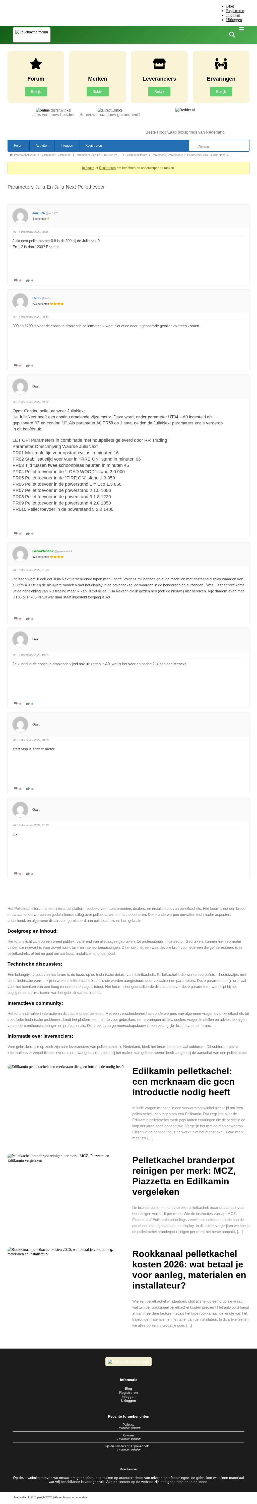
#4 (14, 570)
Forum (18, 145)
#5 (14, 654)
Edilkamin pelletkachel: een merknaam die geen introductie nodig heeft (183, 1081)
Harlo (36, 298)
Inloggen (233, 15)
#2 (14, 316)
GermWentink (42, 551)
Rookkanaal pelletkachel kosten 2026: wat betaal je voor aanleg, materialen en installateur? (189, 1270)
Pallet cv (128, 1424)
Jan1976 (38, 213)
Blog (230, 6)
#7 (14, 825)
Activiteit (42, 145)
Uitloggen (234, 20)
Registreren (235, 11)
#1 (14, 231)
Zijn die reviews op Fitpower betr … (129, 1446)
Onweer (128, 1435)
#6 (14, 740)
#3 (14, 402)
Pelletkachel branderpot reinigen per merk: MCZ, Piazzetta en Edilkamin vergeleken (184, 1176)
